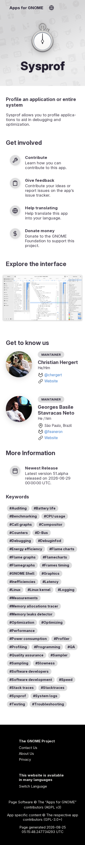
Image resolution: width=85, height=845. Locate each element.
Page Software (20, 802)
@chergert (53, 375)
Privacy (25, 759)
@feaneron (53, 431)
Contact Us (28, 747)
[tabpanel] (42, 298)
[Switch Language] (51, 7)
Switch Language (33, 786)
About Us (26, 753)
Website (51, 381)
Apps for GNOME (26, 7)
